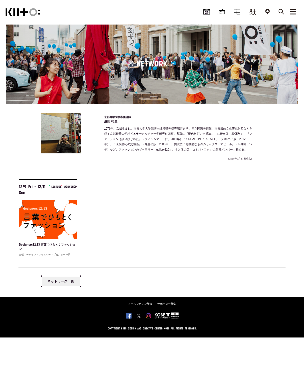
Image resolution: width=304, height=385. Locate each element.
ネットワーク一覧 (60, 281)
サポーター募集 (166, 303)
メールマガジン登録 (140, 303)
